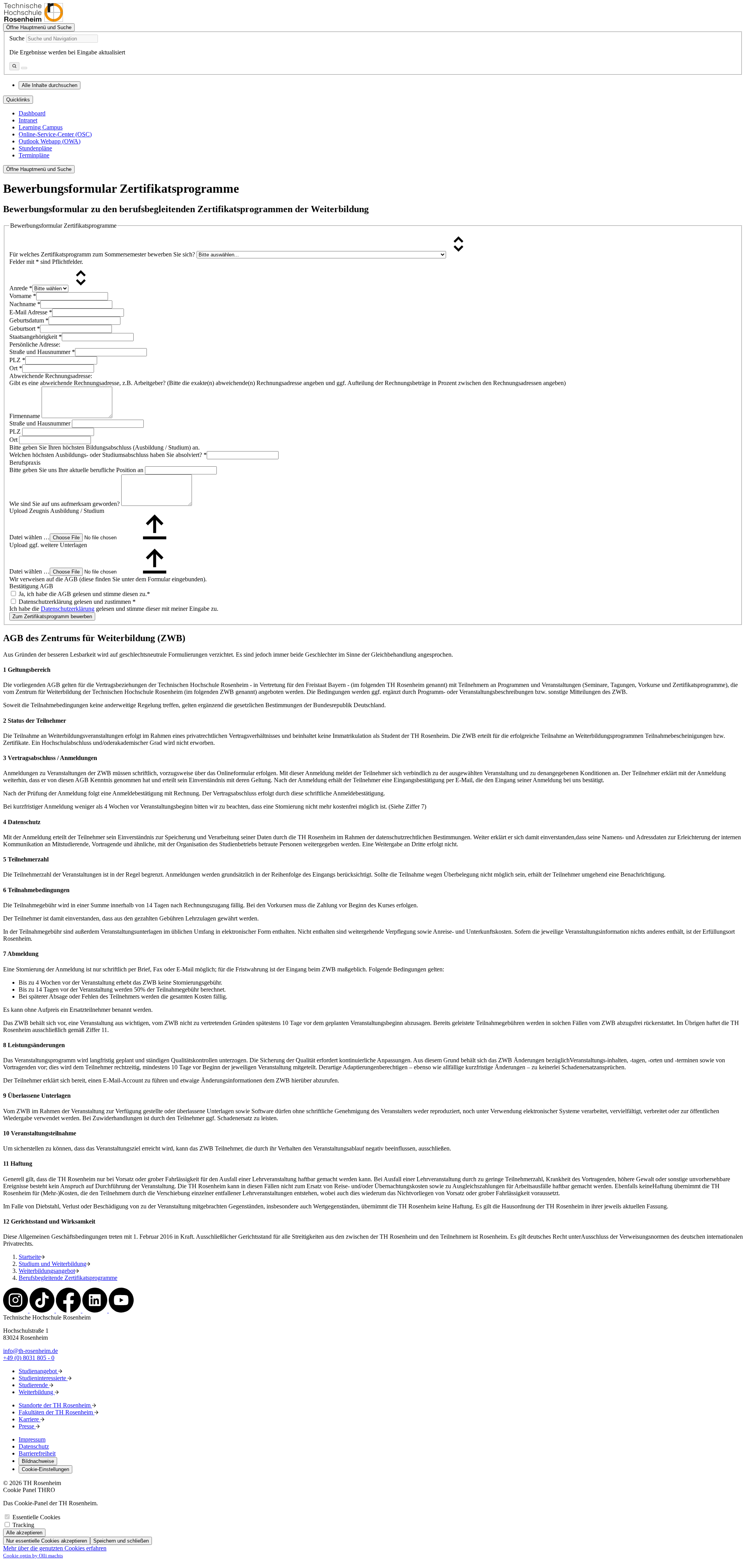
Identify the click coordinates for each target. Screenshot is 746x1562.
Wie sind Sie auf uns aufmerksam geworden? (65, 503)
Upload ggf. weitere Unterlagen (48, 545)
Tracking (23, 1525)
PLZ (17, 360)
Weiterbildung (37, 1392)
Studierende (34, 1385)
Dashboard (32, 113)
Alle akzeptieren (24, 1533)
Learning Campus (41, 127)
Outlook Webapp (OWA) (49, 141)
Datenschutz (34, 1446)
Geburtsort (24, 328)
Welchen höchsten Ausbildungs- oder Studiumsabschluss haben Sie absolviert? (108, 455)
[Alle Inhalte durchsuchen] (14, 66)
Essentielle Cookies (36, 1517)
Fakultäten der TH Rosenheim (56, 1412)
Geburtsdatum (29, 320)
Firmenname (25, 416)
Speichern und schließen (121, 1541)
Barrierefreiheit (37, 1453)
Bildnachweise (38, 1461)
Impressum (32, 1439)
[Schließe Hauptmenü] (24, 68)
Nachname (24, 304)
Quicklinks (18, 100)
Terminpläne (34, 155)
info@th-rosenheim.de (30, 1351)
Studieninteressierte (43, 1378)
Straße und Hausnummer (42, 352)
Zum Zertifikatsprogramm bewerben (52, 616)
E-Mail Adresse (30, 312)
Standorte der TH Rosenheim (55, 1405)
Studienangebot (38, 1371)
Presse (27, 1426)
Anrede (20, 288)
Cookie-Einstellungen (45, 1469)
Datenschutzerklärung (67, 608)
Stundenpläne (35, 148)
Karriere (29, 1419)
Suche (16, 38)
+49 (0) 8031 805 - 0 (28, 1358)
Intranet (28, 120)
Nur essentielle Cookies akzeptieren (46, 1541)
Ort (15, 368)
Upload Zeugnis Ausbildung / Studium (56, 510)
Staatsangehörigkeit (35, 336)
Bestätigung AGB (31, 586)
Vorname (22, 296)
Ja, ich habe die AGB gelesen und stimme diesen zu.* (83, 594)
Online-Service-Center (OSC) (55, 134)
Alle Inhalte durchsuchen (49, 85)
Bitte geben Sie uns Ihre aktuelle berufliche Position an (77, 470)
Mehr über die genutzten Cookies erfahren (54, 1548)
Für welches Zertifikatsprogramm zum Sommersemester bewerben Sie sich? (103, 254)
